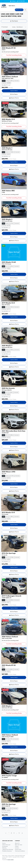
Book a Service (20, 9)
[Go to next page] (22, 833)
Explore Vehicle (14, 90)
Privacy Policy (18, 849)
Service (4, 843)
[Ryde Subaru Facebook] (3, 1)
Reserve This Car (15, 98)
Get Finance (15, 94)
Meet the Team (18, 844)
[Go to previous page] (5, 833)
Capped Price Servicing (7, 849)
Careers (16, 846)
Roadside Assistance (7, 851)
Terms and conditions (20, 851)
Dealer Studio (11, 859)
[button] (25, 9)
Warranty (4, 847)
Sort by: (14, 27)
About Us (17, 843)
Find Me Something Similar (14, 55)
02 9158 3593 (21, 1)
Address (14, 1)
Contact (17, 847)
